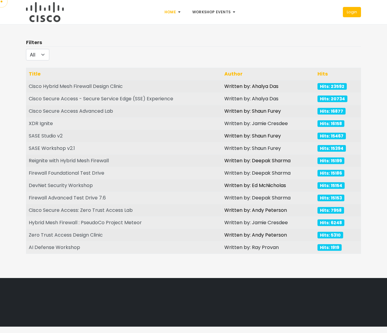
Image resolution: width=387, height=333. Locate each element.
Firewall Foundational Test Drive (66, 173)
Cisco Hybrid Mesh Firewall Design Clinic (76, 86)
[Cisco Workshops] (45, 11)
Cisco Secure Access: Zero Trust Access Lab (81, 210)
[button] (173, 12)
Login (352, 12)
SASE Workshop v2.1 (52, 148)
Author (233, 73)
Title (35, 73)
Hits (322, 73)
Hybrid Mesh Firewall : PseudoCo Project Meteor (85, 222)
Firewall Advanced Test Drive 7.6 (67, 197)
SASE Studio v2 (46, 135)
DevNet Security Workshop (61, 185)
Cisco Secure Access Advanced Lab (71, 111)
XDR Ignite (41, 123)
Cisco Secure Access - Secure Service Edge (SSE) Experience (101, 98)
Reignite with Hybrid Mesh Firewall (69, 160)
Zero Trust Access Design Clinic (66, 234)
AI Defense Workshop (54, 247)
